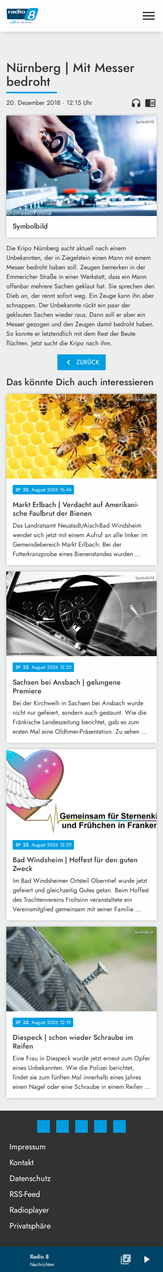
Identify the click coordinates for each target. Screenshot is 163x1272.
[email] (119, 1126)
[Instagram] (62, 1126)
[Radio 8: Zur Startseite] (72, 16)
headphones (136, 102)
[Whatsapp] (81, 1126)
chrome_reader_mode (150, 102)
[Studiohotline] (100, 1126)
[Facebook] (43, 1126)
